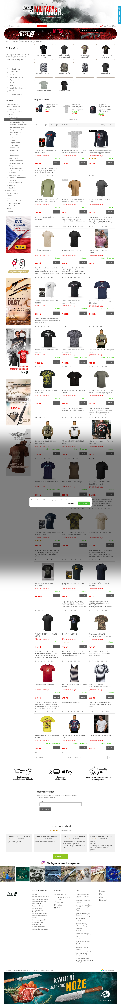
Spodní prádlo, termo (16, 163)
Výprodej (13, 85)
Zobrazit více (60, 856)
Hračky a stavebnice (13, 203)
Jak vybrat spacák (37, 911)
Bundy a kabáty (14, 148)
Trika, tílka (12, 119)
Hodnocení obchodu (60, 826)
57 (113, 758)
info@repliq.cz (61, 895)
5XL (101, 326)
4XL (96, 326)
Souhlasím (84, 503)
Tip (11, 74)
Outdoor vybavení (12, 193)
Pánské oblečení (14, 117)
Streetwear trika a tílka (17, 122)
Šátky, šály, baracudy (15, 183)
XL (44, 176)
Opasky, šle (12, 188)
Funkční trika (14, 145)
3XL (52, 176)
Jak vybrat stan (37, 908)
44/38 (64, 226)
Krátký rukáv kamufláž (17, 127)
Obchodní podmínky (38, 927)
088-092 (44, 226)
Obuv (9, 198)
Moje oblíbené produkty (40, 929)
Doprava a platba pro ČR (40, 899)
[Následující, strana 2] (109, 757)
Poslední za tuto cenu (17, 77)
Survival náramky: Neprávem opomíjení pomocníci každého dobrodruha (82, 926)
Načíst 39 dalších (74, 758)
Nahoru (40, 758)
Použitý (12, 83)
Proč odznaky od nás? (39, 920)
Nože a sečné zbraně (13, 107)
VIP (12, 91)
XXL (48, 176)
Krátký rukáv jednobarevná (18, 125)
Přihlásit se (45, 809)
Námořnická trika (15, 132)
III (62, 176)
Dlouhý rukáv (14, 135)
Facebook (60, 902)
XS (89, 417)
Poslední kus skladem (17, 88)
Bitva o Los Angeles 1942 (83, 900)
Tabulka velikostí (37, 906)
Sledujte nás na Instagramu (63, 863)
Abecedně (75, 125)
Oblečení (10, 114)
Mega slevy (10, 211)
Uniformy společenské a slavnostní (17, 171)
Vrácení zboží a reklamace (40, 897)
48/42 (75, 226)
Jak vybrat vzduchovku (39, 913)
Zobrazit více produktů (73, 119)
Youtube (59, 908)
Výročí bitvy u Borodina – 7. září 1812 (84, 942)
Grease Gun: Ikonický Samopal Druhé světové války (83, 935)
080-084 (37, 226)
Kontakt (34, 894)
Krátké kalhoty (14, 155)
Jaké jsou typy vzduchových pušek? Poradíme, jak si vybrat (84, 907)
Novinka (13, 72)
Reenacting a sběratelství (15, 112)
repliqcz (59, 905)
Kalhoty (11, 153)
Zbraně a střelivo (12, 104)
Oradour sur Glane (82, 947)
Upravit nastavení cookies (46, 970)
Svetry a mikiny (14, 158)
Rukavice (12, 185)
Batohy (9, 196)
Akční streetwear (14, 175)
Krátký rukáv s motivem (17, 130)
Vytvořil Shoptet (110, 970)
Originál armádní (15, 143)
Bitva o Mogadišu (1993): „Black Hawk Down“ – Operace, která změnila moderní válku (83, 916)
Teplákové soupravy (15, 168)
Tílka (11, 137)
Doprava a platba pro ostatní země (39, 902)
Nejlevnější (54, 125)
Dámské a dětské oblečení (17, 178)
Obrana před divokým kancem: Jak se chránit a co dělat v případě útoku (84, 960)
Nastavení (70, 503)
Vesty (11, 166)
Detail (56, 163)
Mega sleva (14, 80)
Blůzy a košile (13, 150)
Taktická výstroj (12, 190)
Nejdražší (65, 125)
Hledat (41, 26)
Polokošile (13, 140)
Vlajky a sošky (11, 206)
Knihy (9, 208)
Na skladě (14, 69)
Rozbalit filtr (17, 95)
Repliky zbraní (11, 109)
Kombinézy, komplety (16, 161)
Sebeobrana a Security (14, 201)
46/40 (69, 226)
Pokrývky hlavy (13, 180)
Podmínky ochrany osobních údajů (38, 923)
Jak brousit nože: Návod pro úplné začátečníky (84, 953)
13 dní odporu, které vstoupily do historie (82, 895)
